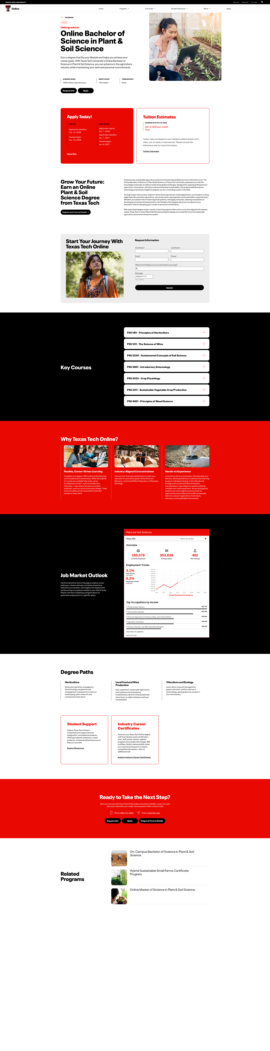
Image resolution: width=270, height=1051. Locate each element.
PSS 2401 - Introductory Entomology (148, 367)
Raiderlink (245, 2)
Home (101, 8)
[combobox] (169, 268)
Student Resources (178, 8)
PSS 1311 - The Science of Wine (145, 344)
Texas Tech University (15, 2)
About (206, 8)
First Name (139, 247)
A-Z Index (254, 2)
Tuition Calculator (151, 151)
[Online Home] (5, 8)
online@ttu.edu (153, 812)
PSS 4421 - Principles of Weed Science (150, 401)
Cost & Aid (149, 8)
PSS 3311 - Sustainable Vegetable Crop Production (157, 389)
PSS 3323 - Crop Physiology (143, 378)
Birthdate (139, 273)
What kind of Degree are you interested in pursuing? (156, 264)
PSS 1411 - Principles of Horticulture (148, 332)
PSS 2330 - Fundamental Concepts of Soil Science (156, 355)
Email (137, 256)
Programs (123, 8)
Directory (236, 2)
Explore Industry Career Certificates (134, 757)
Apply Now (72, 153)
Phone (173, 256)
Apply (229, 8)
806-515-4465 (127, 812)
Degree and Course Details (75, 212)
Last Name (175, 247)
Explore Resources (75, 748)
